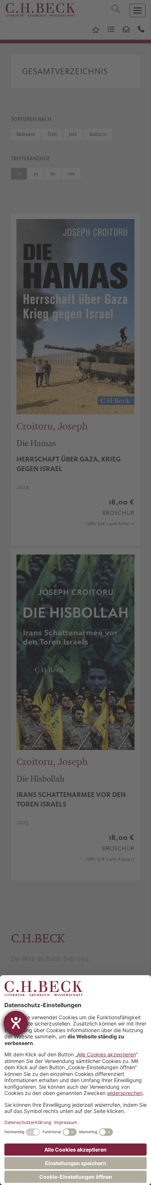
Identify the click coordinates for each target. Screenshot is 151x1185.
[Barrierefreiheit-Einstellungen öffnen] (16, 1023)
